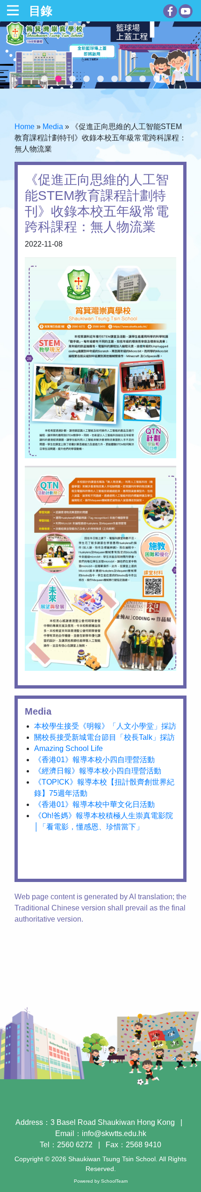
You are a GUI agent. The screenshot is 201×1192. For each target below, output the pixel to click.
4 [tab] (86, 79)
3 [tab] (72, 79)
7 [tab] (128, 79)
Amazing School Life (68, 748)
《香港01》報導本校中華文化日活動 (94, 804)
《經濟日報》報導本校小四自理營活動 (97, 771)
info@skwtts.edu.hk (114, 1133)
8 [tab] (142, 79)
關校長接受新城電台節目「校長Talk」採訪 (104, 737)
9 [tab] (156, 79)
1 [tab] (44, 79)
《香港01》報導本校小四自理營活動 (94, 760)
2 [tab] (58, 79)
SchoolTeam (114, 1181)
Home (24, 127)
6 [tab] (114, 79)
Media (53, 127)
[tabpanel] (100, 55)
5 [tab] (100, 79)
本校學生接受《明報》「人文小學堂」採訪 (105, 726)
